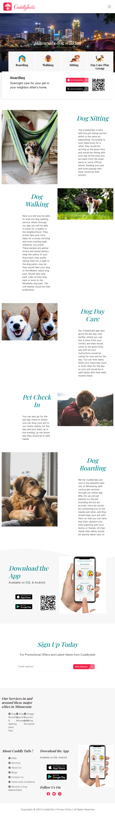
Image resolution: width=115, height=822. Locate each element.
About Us (16, 767)
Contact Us (17, 777)
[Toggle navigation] (109, 6)
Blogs (14, 772)
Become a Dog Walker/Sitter (17, 788)
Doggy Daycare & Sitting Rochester (29, 718)
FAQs (14, 758)
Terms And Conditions (23, 781)
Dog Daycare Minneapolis (22, 717)
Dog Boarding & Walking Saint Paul (13, 722)
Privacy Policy (64, 809)
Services (15, 762)
